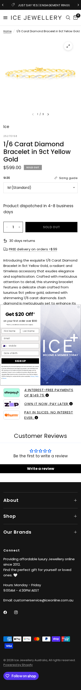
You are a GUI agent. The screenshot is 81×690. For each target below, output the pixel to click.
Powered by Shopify (18, 665)
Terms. (4, 378)
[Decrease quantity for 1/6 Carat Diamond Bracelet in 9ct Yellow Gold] (7, 227)
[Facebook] (8, 612)
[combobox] (4, 346)
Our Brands (17, 532)
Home (7, 31)
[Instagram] (19, 612)
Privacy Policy (34, 376)
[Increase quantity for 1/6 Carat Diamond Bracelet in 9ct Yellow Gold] (19, 227)
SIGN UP (20, 361)
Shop (9, 516)
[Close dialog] (78, 307)
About (11, 500)
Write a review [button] (40, 468)
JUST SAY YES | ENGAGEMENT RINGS (44, 5)
